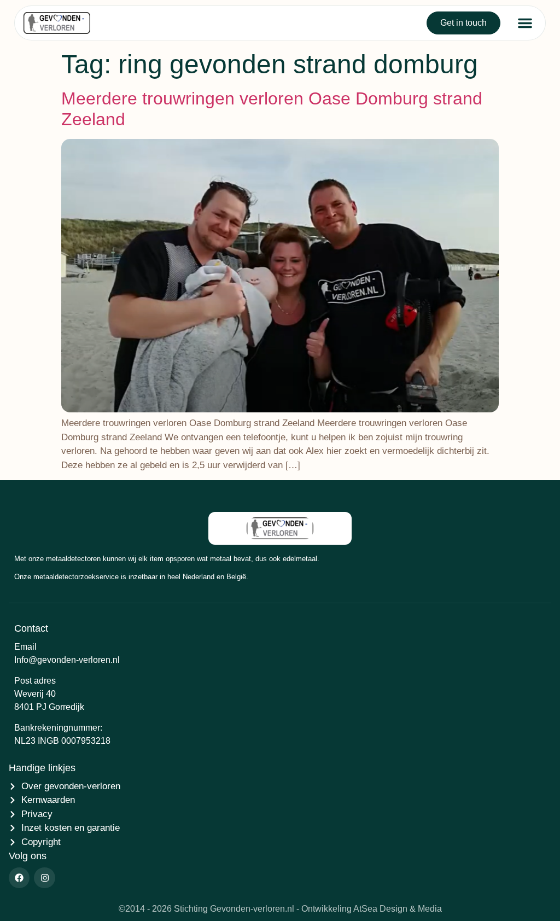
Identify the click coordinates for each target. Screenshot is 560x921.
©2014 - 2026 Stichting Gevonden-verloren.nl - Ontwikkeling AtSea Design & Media (280, 908)
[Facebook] (19, 877)
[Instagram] (44, 877)
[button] (525, 22)
